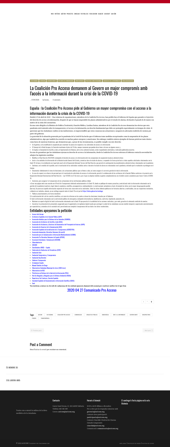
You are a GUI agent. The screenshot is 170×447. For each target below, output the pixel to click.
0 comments (56, 100)
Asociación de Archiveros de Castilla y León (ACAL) (47, 222)
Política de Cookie (148, 443)
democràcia (105, 315)
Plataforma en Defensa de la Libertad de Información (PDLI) (50, 273)
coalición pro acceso (63, 315)
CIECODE (34, 245)
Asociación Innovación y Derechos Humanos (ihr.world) (48, 232)
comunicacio (78, 315)
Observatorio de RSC (38, 270)
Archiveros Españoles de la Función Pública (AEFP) (47, 217)
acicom (40, 315)
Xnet (33, 283)
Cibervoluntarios (37, 242)
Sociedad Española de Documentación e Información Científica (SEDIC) (53, 281)
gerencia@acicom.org (95, 412)
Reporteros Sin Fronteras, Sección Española (45, 278)
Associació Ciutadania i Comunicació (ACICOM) (46, 240)
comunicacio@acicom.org (107, 428)
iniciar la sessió (40, 349)
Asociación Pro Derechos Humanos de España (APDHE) (48, 237)
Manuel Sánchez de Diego (39, 265)
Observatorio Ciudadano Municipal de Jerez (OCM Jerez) (49, 268)
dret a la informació (119, 315)
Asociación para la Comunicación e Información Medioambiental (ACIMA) (54, 235)
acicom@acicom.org (66, 412)
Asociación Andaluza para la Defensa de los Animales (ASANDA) (51, 219)
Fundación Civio (36, 252)
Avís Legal (123, 443)
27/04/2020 (35, 100)
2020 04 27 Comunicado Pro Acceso (91, 290)
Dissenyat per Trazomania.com (39, 443)
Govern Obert (134, 315)
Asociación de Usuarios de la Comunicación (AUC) (47, 227)
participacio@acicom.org (97, 417)
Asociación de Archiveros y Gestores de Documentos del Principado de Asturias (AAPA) (58, 224)
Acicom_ (46, 100)
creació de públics (91, 315)
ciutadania (50, 315)
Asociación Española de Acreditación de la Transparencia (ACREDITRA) (53, 229)
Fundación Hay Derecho (39, 258)
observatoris (146, 315)
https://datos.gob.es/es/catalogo (93, 191)
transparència (45, 318)
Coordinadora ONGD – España (41, 247)
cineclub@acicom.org (95, 426)
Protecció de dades (134, 443)
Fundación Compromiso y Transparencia (44, 255)
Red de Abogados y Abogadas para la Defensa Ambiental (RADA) (51, 275)
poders (34, 318)
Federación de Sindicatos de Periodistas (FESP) (46, 250)
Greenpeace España (38, 263)
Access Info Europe (38, 214)
